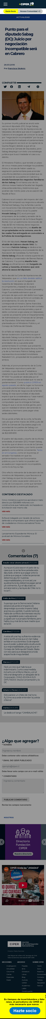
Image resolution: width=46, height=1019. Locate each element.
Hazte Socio (10, 11)
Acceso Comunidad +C (30, 11)
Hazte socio (24, 1010)
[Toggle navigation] (5, 4)
